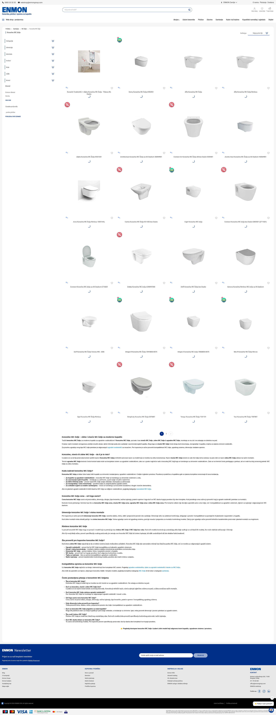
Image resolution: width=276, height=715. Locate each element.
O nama (256, 2)
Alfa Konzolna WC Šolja (193, 92)
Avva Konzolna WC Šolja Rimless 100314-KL (89, 222)
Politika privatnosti (34, 660)
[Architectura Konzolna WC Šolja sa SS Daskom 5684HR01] (141, 126)
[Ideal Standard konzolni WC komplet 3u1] (89, 61)
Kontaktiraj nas (6, 683)
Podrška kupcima (90, 686)
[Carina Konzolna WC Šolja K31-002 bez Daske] (141, 191)
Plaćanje (263, 2)
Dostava (270, 2)
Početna (8, 29)
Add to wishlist (111, 88)
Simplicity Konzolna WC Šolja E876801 (141, 417)
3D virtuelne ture (172, 678)
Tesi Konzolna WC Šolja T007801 (245, 417)
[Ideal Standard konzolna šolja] (193, 386)
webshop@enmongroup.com (31, 3)
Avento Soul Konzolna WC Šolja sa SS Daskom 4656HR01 (245, 157)
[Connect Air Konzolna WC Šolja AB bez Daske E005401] (193, 126)
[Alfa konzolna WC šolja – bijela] (193, 61)
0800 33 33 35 (10, 3)
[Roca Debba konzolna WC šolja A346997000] (141, 256)
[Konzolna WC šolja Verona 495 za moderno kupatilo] (89, 321)
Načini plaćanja (89, 678)
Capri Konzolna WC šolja (193, 222)
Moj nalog (254, 11)
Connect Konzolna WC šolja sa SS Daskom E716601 (89, 287)
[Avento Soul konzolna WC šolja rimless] (245, 126)
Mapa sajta (5, 686)
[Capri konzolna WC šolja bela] (193, 191)
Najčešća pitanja (90, 683)
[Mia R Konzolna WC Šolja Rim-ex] (245, 321)
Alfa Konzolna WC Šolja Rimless (245, 92)
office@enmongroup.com (258, 683)
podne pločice (10, 112)
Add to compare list (67, 88)
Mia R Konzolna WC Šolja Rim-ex (245, 352)
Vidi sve (8, 100)
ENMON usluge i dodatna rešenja (177, 683)
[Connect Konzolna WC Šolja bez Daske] (245, 191)
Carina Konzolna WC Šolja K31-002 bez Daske (141, 222)
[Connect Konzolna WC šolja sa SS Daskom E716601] (89, 256)
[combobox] (124, 10)
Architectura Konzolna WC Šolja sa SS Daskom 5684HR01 (141, 157)
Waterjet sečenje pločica (175, 681)
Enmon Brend (10, 92)
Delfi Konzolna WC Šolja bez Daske (193, 287)
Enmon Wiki (171, 673)
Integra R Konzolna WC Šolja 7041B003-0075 (141, 352)
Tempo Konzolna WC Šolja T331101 (193, 417)
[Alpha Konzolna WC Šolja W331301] (89, 126)
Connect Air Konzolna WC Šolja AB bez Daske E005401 (193, 157)
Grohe (7, 96)
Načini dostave (89, 681)
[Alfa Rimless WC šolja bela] (245, 61)
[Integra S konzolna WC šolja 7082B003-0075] (193, 321)
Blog (3, 673)
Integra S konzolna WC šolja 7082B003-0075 (193, 352)
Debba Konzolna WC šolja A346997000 (141, 287)
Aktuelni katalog (172, 675)
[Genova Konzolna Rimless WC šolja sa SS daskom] (245, 256)
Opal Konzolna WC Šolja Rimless (89, 417)
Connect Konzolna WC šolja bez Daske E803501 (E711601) (245, 222)
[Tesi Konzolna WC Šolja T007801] (245, 386)
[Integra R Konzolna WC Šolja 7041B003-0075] (141, 321)
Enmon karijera (6, 681)
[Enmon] (7, 650)
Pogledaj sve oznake (13, 116)
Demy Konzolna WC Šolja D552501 (141, 92)
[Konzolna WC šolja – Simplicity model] (141, 386)
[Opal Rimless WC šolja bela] (89, 386)
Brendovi (87, 675)
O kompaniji (5, 675)
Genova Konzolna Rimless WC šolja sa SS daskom (245, 287)
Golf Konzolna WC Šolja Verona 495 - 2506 (89, 352)
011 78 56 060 (254, 681)
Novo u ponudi (89, 673)
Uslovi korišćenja (219, 703)
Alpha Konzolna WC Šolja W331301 (89, 157)
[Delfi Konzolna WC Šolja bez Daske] (193, 256)
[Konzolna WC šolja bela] (89, 191)
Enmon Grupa (6, 678)
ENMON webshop (255, 686)
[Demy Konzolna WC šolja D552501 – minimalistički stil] (141, 61)
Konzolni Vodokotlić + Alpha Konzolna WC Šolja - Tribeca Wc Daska (89, 93)
